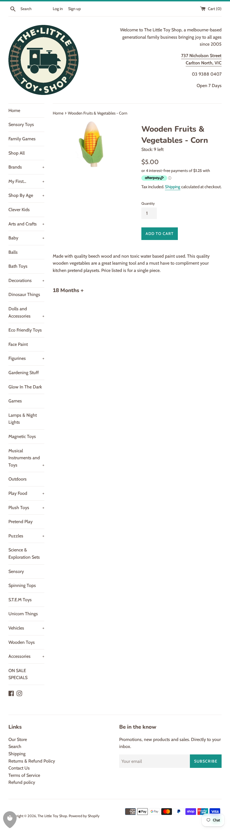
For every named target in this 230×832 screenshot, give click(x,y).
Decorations (26, 280)
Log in (58, 8)
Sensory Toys (21, 124)
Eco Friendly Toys (25, 330)
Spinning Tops (22, 585)
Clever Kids (19, 209)
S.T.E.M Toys (20, 599)
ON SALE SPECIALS (17, 674)
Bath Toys (17, 266)
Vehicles (26, 628)
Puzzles (26, 536)
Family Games (22, 138)
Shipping (172, 186)
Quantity (148, 203)
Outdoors (17, 479)
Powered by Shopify (84, 816)
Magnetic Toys (22, 436)
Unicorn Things (23, 613)
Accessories (26, 656)
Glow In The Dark (25, 387)
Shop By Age (26, 195)
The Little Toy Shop (52, 816)
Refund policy (21, 782)
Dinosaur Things (24, 294)
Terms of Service (24, 775)
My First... (26, 181)
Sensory (16, 571)
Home (14, 110)
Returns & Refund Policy (31, 761)
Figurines (26, 358)
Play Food (26, 493)
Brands (26, 167)
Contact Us (19, 768)
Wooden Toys (21, 642)
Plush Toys (26, 507)
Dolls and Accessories (26, 312)
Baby (26, 238)
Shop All (16, 153)
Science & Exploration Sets (24, 553)
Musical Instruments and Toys (26, 458)
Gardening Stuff (23, 372)
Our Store (17, 739)
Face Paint (18, 344)
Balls (13, 252)
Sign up (74, 8)
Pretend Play (20, 521)
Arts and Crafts (26, 224)
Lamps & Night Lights (22, 418)
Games (15, 401)
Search (14, 746)
